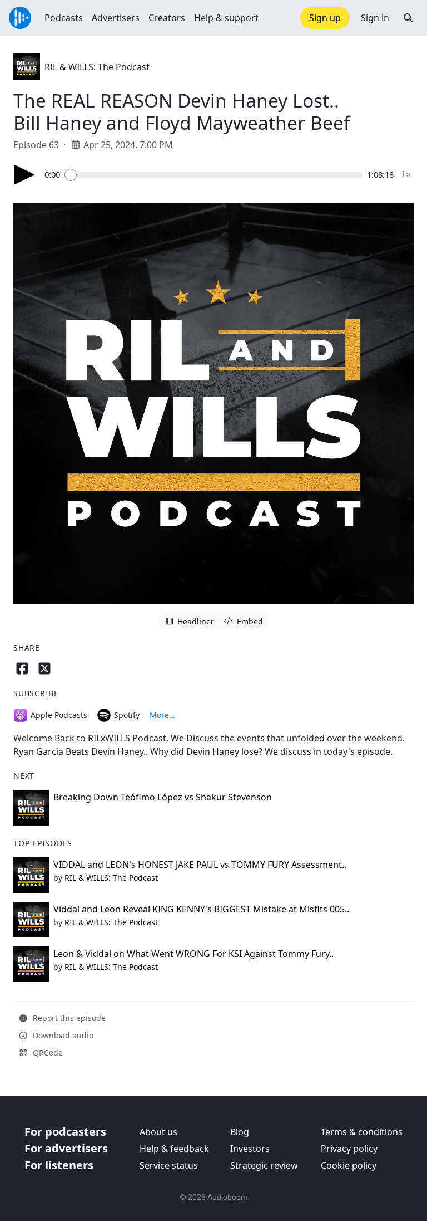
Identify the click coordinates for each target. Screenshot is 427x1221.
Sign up (325, 18)
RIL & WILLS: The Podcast (97, 67)
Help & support (226, 18)
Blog (239, 1132)
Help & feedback (174, 1148)
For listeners (58, 1165)
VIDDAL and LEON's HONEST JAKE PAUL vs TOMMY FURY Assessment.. (199, 864)
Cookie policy (348, 1165)
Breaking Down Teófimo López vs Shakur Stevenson (162, 797)
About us (158, 1132)
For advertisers (66, 1148)
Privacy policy (349, 1148)
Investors (250, 1148)
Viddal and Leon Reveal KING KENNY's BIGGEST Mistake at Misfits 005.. (201, 909)
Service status (169, 1165)
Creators (166, 18)
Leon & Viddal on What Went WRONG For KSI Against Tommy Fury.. (193, 954)
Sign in (375, 18)
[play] (24, 174)
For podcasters (65, 1131)
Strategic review (264, 1165)
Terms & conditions (362, 1132)
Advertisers (116, 18)
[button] (408, 18)
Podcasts (63, 18)
